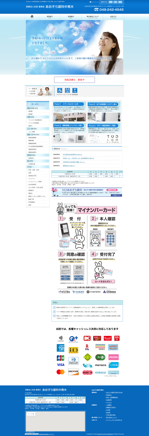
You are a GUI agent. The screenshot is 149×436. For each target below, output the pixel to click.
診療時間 (109, 400)
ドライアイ (31, 178)
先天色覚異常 (32, 184)
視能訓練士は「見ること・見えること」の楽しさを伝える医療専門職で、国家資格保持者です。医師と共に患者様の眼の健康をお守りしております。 (103, 130)
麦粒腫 (30, 111)
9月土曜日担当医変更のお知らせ (72, 154)
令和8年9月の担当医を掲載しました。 (74, 162)
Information (113, 18)
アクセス (109, 402)
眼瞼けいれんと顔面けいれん (37, 196)
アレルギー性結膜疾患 (35, 120)
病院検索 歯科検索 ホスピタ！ (46, 434)
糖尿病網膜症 (32, 137)
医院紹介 (49, 18)
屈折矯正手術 (32, 175)
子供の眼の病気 (111, 415)
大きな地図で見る (30, 431)
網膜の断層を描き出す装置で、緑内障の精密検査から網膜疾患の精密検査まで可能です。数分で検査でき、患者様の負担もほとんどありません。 (103, 109)
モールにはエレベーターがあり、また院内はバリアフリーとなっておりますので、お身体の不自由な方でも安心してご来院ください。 (69, 109)
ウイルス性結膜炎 (33, 123)
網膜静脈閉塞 (32, 143)
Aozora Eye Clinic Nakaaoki (105, 434)
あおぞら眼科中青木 (98, 390)
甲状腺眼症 (31, 202)
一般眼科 (33, 89)
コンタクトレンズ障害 (35, 181)
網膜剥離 (31, 140)
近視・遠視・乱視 (33, 170)
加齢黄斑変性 (32, 149)
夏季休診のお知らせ (69, 165)
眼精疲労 (31, 190)
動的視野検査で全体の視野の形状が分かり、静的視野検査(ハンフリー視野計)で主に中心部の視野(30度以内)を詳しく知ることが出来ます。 (69, 130)
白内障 (32, 91)
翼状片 (30, 126)
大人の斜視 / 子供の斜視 (35, 187)
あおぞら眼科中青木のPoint (114, 392)
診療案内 (71, 18)
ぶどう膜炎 (31, 131)
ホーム (32, 18)
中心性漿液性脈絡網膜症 (35, 146)
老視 (29, 173)
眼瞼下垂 (31, 199)
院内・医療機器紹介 (112, 397)
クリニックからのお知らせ (114, 420)
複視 (29, 205)
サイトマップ (95, 2)
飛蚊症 (30, 193)
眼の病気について (92, 18)
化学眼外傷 (31, 164)
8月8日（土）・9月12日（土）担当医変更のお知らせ (78, 158)
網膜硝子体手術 (111, 407)
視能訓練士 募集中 (74, 79)
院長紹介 (109, 395)
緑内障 (32, 93)
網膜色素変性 (32, 152)
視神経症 (31, 158)
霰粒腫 (30, 114)
